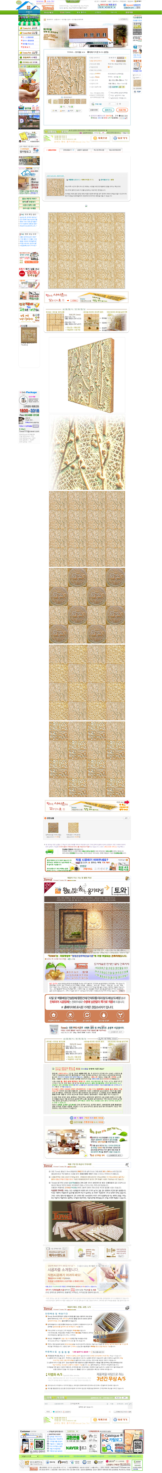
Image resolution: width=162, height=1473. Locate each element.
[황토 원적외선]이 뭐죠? (28, 237)
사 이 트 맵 (112, 1456)
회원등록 (103, 1)
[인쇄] (70, 112)
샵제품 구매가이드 (55, 1436)
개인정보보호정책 (79, 1456)
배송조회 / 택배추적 (56, 1439)
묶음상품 (28, 44)
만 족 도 (120, 1404)
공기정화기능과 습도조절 (28, 219)
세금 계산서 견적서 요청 (137, 56)
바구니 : (137, 75)
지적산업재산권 (48, 1456)
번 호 (46, 1404)
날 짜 (130, 1404)
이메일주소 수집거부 (97, 1456)
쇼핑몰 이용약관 (63, 1456)
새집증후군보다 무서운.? (28, 245)
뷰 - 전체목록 (137, 88)
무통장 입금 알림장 (55, 1451)
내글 (109, 1)
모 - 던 (28, 37)
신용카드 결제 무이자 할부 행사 (74, 8)
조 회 (126, 1404)
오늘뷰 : (137, 77)
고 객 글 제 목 (74, 1404)
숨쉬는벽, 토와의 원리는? (28, 217)
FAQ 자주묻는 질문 (55, 1446)
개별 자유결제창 (54, 1449)
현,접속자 (130, 1)
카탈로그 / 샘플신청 (56, 1444)
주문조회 (123, 1)
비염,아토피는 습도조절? (28, 243)
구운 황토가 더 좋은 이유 (28, 239)
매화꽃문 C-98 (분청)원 (73, 836)
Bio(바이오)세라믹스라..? (28, 226)
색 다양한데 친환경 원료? (28, 224)
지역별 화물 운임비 (55, 1441)
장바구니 (115, 1)
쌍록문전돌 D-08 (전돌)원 (53, 836)
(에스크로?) (137, 1456)
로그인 (96, 1)
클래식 (28, 40)
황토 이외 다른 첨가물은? (28, 221)
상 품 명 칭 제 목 (58, 1404)
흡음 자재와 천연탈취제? (28, 241)
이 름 (111, 1404)
